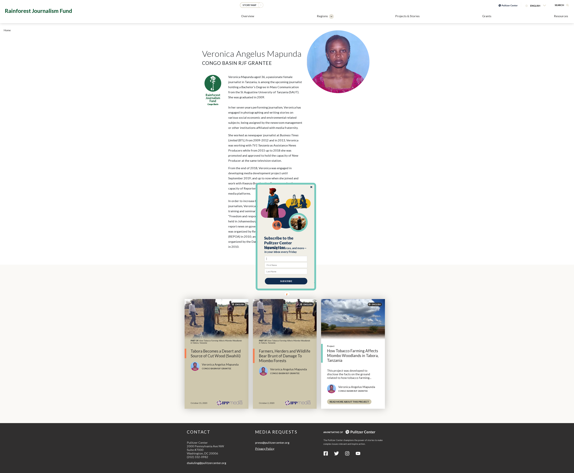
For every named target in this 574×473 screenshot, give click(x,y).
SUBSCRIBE (286, 281)
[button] (286, 243)
